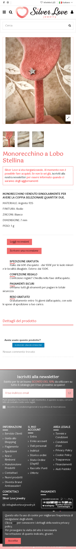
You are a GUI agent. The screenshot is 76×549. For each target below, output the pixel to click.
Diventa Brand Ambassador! (13, 484)
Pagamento (12, 447)
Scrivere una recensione (28, 345)
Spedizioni (11, 451)
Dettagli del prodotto (19, 321)
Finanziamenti (63, 465)
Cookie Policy (63, 455)
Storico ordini (38, 455)
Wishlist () (49, 2)
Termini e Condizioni (61, 435)
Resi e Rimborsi (10, 458)
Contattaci (11, 473)
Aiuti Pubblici (63, 469)
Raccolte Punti (38, 468)
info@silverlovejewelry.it (21, 505)
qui (14, 523)
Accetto (13, 541)
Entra (33, 437)
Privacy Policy (63, 450)
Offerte (34, 473)
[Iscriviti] (69, 393)
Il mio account (38, 441)
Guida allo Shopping (10, 440)
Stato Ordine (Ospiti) (37, 462)
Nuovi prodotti (13, 478)
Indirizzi (34, 451)
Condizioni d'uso (61, 444)
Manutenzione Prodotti (13, 466)
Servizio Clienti (13, 434)
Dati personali (38, 446)
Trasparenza (62, 460)
